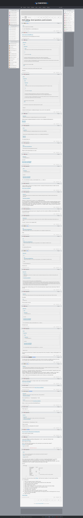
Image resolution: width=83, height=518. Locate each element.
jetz (26, 429)
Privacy (24, 516)
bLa (26, 23)
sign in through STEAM (39, 503)
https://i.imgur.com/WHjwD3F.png (27, 229)
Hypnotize (27, 391)
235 (58, 17)
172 (52, 17)
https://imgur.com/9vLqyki (26, 440)
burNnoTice (27, 183)
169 (43, 17)
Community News (13, 10)
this (30, 54)
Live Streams (69, 10)
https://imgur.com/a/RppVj (26, 188)
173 (54, 17)
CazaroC (27, 385)
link (60, 38)
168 (41, 17)
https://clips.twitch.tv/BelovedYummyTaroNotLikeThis (31, 431)
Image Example (24, 495)
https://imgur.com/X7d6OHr (26, 162)
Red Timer (24, 121)
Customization (27, 21)
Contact (21, 516)
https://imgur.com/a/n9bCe (26, 381)
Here (24, 65)
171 (49, 17)
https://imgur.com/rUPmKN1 (26, 161)
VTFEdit (36, 478)
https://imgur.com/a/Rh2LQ (39, 387)
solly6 (26, 113)
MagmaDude (27, 74)
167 (38, 17)
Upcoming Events (13, 26)
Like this (23, 444)
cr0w (26, 32)
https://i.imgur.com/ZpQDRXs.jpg (27, 34)
